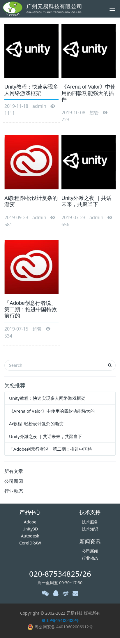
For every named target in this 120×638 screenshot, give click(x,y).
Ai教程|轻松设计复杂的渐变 (36, 423)
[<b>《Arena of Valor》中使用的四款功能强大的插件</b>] (88, 50)
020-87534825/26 (60, 573)
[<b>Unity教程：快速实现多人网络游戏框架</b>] (31, 50)
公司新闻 (13, 481)
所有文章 (13, 471)
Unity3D (30, 529)
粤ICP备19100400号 (60, 620)
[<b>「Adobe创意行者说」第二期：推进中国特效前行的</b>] (31, 266)
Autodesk (30, 536)
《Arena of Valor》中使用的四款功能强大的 (52, 411)
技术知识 (90, 529)
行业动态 (13, 491)
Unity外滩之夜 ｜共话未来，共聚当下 (45, 436)
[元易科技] (42, 9)
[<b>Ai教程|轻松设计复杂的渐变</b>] (31, 162)
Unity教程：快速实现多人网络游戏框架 (47, 398)
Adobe (30, 522)
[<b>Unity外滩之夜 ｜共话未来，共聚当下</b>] (88, 162)
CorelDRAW (30, 543)
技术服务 (90, 522)
